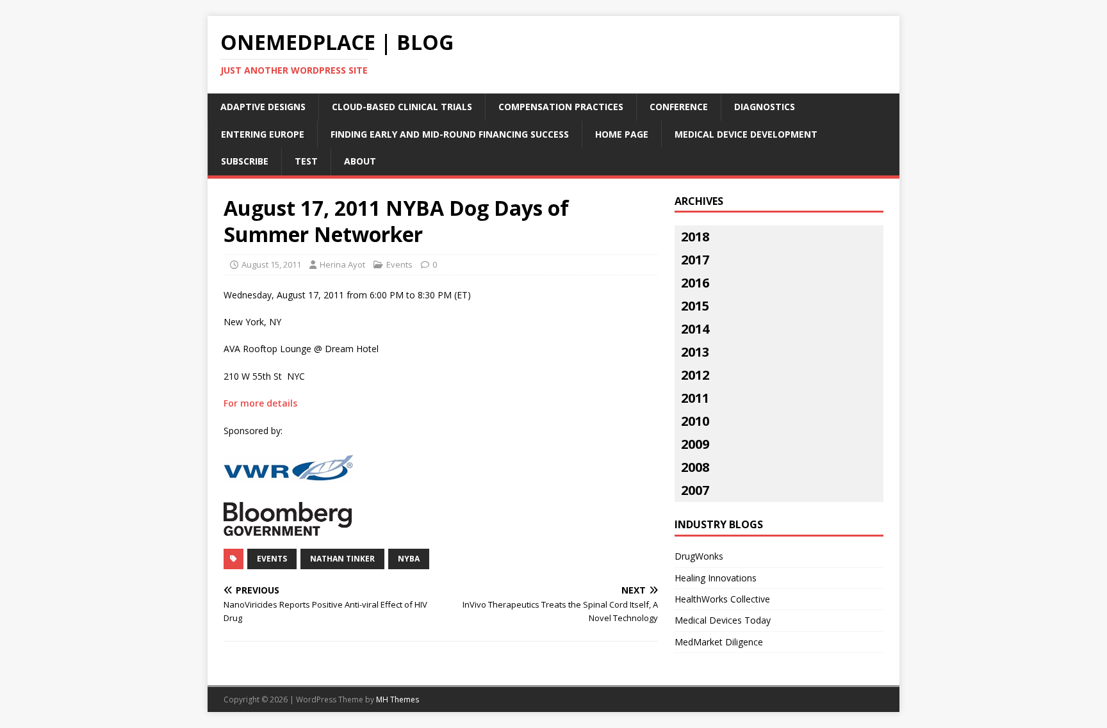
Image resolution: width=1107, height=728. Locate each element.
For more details (260, 403)
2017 (695, 259)
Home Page (621, 134)
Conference (679, 107)
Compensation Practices (560, 107)
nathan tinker (342, 558)
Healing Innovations (716, 578)
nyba (409, 558)
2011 (695, 398)
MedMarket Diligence (719, 642)
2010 (695, 421)
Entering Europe (262, 134)
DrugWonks (699, 556)
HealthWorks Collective (722, 599)
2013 (695, 351)
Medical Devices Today (723, 620)
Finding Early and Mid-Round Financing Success (450, 134)
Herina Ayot (342, 264)
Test (306, 161)
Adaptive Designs (263, 107)
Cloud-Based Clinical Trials (402, 107)
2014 (695, 328)
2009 (695, 444)
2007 (695, 490)
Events (399, 264)
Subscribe (244, 161)
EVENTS (272, 558)
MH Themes (397, 699)
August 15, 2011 (271, 264)
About (360, 161)
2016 (695, 282)
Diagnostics (764, 107)
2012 (695, 375)
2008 (695, 467)
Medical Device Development (746, 134)
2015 (695, 305)
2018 (695, 236)
